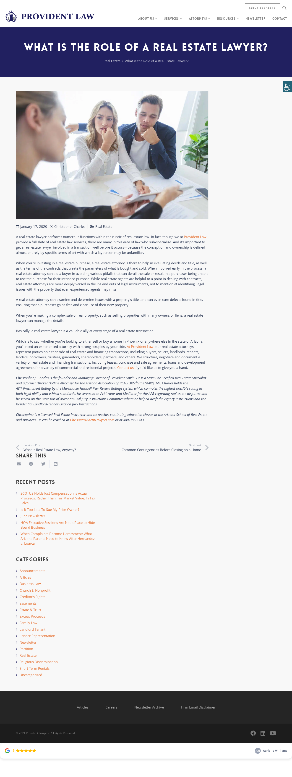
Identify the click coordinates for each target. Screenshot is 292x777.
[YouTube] (273, 733)
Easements (28, 603)
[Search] (284, 8)
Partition (26, 648)
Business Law (30, 583)
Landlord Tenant (32, 629)
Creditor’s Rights (32, 596)
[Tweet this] (43, 464)
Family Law (28, 622)
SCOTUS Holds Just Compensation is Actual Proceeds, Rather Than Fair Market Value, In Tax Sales (58, 498)
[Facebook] (253, 733)
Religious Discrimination (39, 661)
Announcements (32, 570)
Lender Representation (37, 635)
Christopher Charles (69, 226)
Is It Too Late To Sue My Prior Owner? (50, 509)
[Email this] (19, 464)
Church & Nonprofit (35, 590)
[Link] (50, 13)
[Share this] (31, 464)
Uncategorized (31, 674)
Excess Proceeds (32, 616)
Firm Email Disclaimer (198, 707)
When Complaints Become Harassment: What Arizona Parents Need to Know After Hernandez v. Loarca (58, 538)
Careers (111, 707)
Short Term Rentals (35, 668)
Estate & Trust (30, 609)
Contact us (125, 367)
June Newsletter (33, 516)
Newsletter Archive (149, 707)
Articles (25, 577)
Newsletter (28, 642)
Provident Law (195, 236)
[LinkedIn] (263, 733)
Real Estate (112, 61)
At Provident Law (140, 346)
